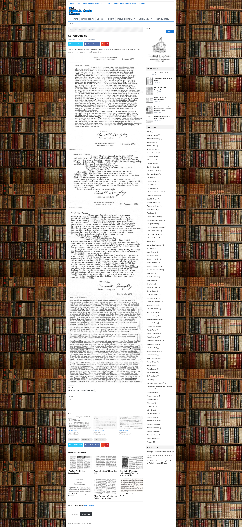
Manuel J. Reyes (152, 305)
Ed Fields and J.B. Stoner (155, 192)
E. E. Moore (150, 185)
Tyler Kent (150, 403)
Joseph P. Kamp (152, 287)
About (72, 23)
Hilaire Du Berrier (152, 238)
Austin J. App (151, 146)
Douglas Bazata (152, 181)
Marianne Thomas (153, 309)
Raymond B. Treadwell (154, 341)
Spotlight (150, 380)
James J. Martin (152, 263)
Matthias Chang (152, 316)
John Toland (151, 284)
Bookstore (74, 19)
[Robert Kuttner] (131, 422)
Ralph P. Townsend (153, 334)
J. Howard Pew (152, 256)
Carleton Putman (152, 163)
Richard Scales (152, 355)
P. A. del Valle (151, 330)
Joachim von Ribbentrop (155, 270)
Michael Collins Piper (154, 319)
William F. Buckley (153, 428)
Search (148, 28)
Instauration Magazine (154, 245)
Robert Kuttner (123, 430)
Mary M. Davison (152, 312)
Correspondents (87, 19)
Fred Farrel (150, 213)
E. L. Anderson (151, 188)
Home (72, 3)
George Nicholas (152, 224)
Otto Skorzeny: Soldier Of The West (157, 73)
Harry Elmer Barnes (153, 231)
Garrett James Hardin (154, 217)
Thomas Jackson (152, 396)
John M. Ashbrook (153, 277)
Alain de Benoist (152, 135)
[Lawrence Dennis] (105, 422)
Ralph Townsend (152, 337)
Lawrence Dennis (98, 430)
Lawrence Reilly (152, 298)
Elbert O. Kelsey (152, 199)
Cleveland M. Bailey (153, 171)
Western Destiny (152, 424)
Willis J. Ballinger (152, 435)
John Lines (150, 273)
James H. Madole (153, 259)
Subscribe (86, 515)
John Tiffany (151, 280)
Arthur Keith (151, 142)
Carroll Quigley (80, 29)
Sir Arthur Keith (152, 376)
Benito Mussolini (152, 153)
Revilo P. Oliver (152, 348)
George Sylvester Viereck (155, 227)
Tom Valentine (151, 399)
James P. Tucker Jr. (153, 266)
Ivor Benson (151, 248)
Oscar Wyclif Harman (154, 326)
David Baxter (151, 178)
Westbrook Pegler (153, 421)
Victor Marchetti (152, 414)
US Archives (151, 410)
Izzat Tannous (151, 252)
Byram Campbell (152, 156)
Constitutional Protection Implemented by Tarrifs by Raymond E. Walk (129, 473)
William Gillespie (152, 431)
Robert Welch (151, 365)
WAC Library (71, 39)
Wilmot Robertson (153, 438)
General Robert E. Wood (154, 220)
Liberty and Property (153, 302)
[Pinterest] (107, 44)
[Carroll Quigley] (80, 422)
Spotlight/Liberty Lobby (126, 19)
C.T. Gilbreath (151, 160)
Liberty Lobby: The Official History (89, 3)
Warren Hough (151, 417)
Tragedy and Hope (100, 439)
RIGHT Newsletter (162, 19)
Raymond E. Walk (152, 344)
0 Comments (91, 39)
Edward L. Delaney (153, 195)
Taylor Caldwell (152, 392)
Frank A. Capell (152, 209)
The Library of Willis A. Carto (81, 524)
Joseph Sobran (152, 291)
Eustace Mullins (152, 202)
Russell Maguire (152, 372)
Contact (142, 3)
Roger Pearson (152, 369)
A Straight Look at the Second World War (120, 3)
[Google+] (103, 44)
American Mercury (145, 19)
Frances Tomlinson (153, 206)
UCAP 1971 (151, 406)
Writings (100, 19)
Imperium (110, 19)
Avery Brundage (152, 149)
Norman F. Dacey (152, 323)
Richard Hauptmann (153, 351)
